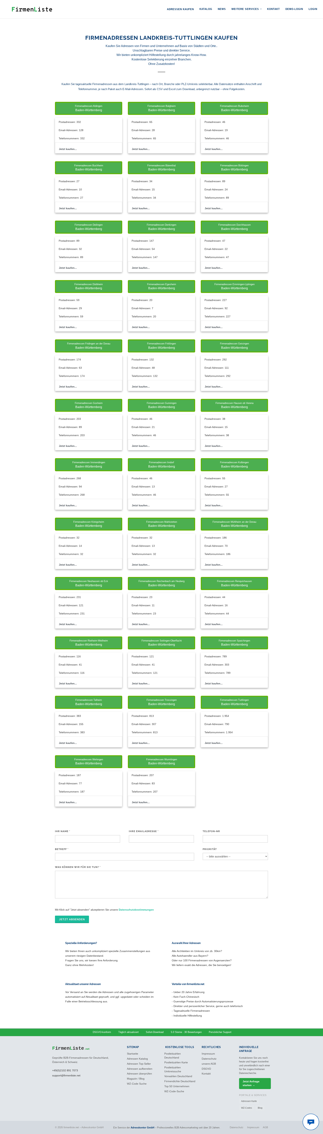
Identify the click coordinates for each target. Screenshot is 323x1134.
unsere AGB (209, 1063)
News (222, 9)
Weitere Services (245, 9)
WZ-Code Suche (137, 1083)
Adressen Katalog (137, 1058)
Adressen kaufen (180, 9)
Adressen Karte (249, 1101)
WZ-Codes (246, 1108)
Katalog (205, 9)
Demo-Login (294, 9)
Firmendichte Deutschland (179, 1081)
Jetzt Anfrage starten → (251, 1083)
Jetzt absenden (72, 919)
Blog (260, 1108)
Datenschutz (209, 1058)
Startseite (132, 1053)
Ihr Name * (62, 831)
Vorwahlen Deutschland (178, 1076)
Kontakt (273, 9)
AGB (265, 1127)
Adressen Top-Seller (139, 1063)
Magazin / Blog (135, 1078)
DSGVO (206, 1068)
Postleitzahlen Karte (176, 1062)
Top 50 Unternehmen (176, 1086)
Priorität (210, 849)
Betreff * (61, 849)
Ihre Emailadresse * (144, 831)
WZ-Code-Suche (174, 1091)
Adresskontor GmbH (142, 1127)
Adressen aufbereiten (139, 1068)
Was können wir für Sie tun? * (78, 867)
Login (313, 9)
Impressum (208, 1053)
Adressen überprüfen (139, 1073)
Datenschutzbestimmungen (136, 909)
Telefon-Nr (211, 831)
